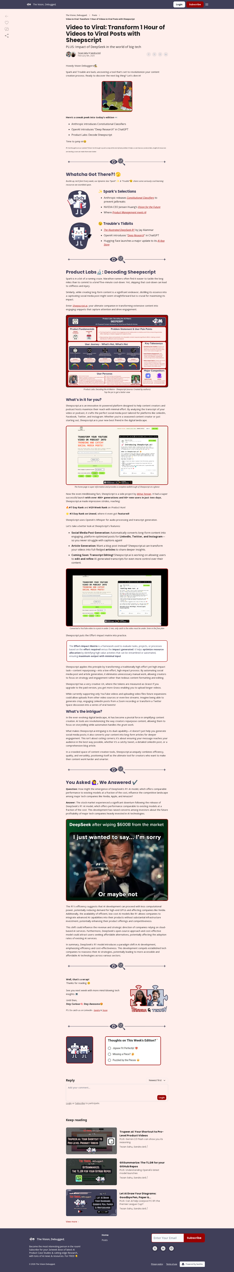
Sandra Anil (95, 53)
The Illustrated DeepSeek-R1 (119, 230)
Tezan (104, 1010)
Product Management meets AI (129, 212)
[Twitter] (154, 1248)
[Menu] (207, 4)
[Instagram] (171, 1248)
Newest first (155, 1080)
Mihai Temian (144, 493)
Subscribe (195, 4)
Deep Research (136, 235)
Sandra (97, 1010)
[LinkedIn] (163, 1248)
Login (179, 4)
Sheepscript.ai (80, 305)
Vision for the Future (149, 207)
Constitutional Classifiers (140, 197)
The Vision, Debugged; (76, 15)
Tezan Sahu (83, 53)
